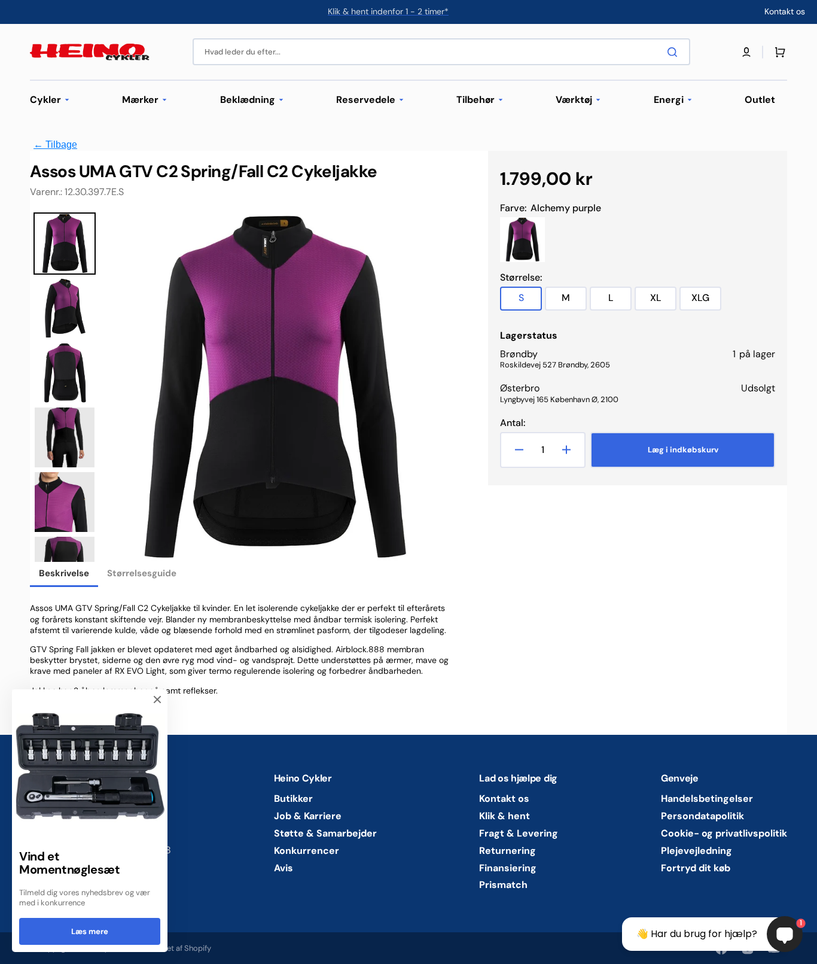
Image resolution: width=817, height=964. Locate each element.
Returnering (507, 850)
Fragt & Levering (518, 833)
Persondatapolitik (702, 816)
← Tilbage (55, 144)
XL (663, 300)
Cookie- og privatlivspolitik (724, 833)
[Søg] (674, 52)
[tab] (64, 574)
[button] (746, 52)
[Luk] (157, 699)
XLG (706, 300)
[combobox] (441, 51)
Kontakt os (504, 799)
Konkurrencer (306, 850)
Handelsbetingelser (707, 799)
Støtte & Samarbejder (325, 833)
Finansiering (507, 868)
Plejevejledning (696, 850)
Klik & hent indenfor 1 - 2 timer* (388, 11)
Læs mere (89, 931)
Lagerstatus (528, 336)
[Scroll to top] (15, 948)
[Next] (431, 387)
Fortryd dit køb (695, 868)
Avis (283, 868)
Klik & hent (504, 816)
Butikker (293, 799)
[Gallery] (239, 387)
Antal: (512, 423)
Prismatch (503, 884)
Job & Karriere (308, 816)
